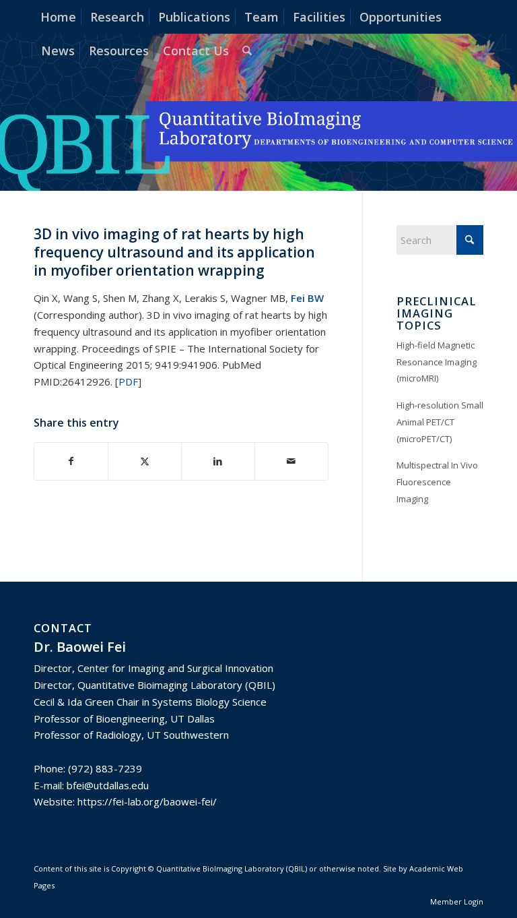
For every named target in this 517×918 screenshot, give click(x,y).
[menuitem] (58, 17)
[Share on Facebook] (71, 461)
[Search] (247, 50)
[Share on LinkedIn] (218, 461)
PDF (128, 381)
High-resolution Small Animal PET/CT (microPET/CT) (440, 422)
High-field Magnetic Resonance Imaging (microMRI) (437, 362)
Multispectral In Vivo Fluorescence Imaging (437, 482)
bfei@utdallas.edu (108, 785)
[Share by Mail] (291, 461)
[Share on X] (144, 461)
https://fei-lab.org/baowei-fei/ (147, 801)
